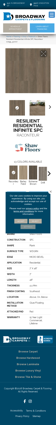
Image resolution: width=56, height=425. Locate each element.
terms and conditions (24, 211)
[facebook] (25, 401)
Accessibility (16, 410)
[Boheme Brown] (33, 172)
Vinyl (24, 36)
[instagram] (30, 401)
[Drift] (43, 173)
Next (49, 106)
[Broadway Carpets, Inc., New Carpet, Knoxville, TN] (45, 339)
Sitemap (37, 416)
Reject (35, 221)
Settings (28, 227)
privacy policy (32, 208)
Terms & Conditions (36, 411)
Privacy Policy (22, 416)
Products (32, 36)
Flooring (16, 36)
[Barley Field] (23, 172)
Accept (20, 221)
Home (8, 36)
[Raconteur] (13, 172)
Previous (7, 106)
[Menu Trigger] (52, 15)
